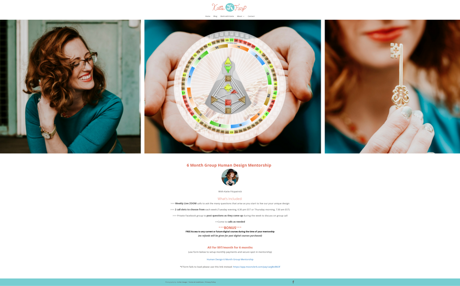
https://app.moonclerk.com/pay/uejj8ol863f (256, 266)
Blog (215, 16)
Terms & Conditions (196, 282)
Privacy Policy (210, 282)
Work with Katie (227, 16)
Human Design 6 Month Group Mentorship (230, 259)
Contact (251, 16)
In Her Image (182, 282)
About (239, 16)
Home (207, 16)
